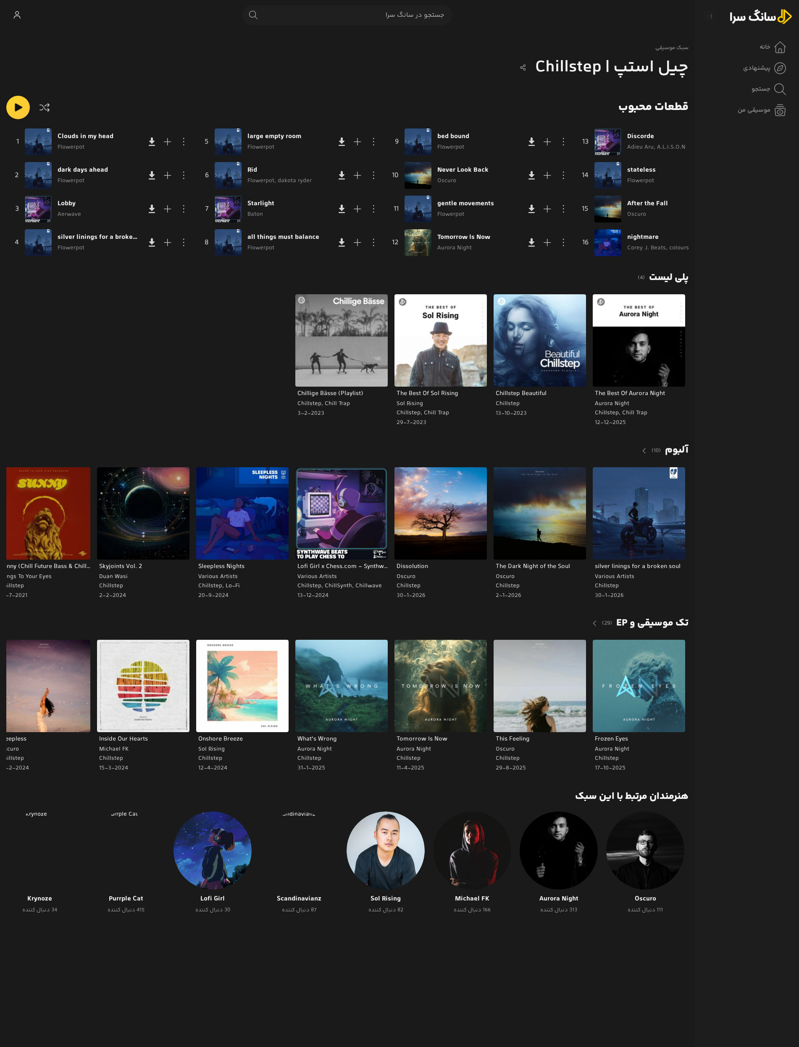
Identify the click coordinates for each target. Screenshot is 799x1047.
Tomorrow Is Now (463, 237)
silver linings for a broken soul (98, 237)
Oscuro (505, 576)
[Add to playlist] (168, 142)
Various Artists (614, 576)
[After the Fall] (607, 209)
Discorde (640, 136)
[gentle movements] (418, 209)
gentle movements (465, 204)
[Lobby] (38, 209)
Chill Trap (634, 413)
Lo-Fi (233, 586)
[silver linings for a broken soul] (38, 242)
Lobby (67, 204)
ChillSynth (338, 586)
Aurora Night (612, 403)
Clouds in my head (85, 136)
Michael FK (114, 749)
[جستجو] (253, 15)
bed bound (453, 136)
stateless (641, 170)
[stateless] (607, 175)
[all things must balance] (228, 242)
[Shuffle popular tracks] (44, 107)
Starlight (260, 204)
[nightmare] (607, 242)
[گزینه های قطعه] (184, 142)
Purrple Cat (126, 899)
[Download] (152, 142)
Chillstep (607, 413)
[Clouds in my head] (38, 141)
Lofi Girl (212, 899)
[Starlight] (228, 209)
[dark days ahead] (38, 175)
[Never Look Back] (418, 175)
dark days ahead (83, 170)
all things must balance (283, 237)
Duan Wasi (113, 576)
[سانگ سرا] (760, 16)
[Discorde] (607, 141)
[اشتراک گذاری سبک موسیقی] (523, 68)
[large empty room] (228, 141)
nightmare (643, 237)
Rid (252, 170)
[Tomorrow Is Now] (418, 242)
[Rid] (228, 175)
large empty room (274, 136)
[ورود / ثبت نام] (17, 15)
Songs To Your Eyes (26, 576)
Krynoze (39, 899)
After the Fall (647, 204)
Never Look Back (463, 170)
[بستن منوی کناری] (710, 16)
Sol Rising (410, 403)
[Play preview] (607, 375)
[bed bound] (418, 141)
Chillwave (368, 586)
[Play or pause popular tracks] (18, 107)
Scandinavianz (299, 899)
